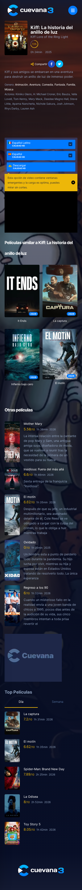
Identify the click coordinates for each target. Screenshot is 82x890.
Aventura (34, 84)
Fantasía (60, 84)
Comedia (47, 84)
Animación (21, 84)
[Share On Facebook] (51, 64)
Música (9, 89)
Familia (71, 84)
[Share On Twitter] (59, 64)
